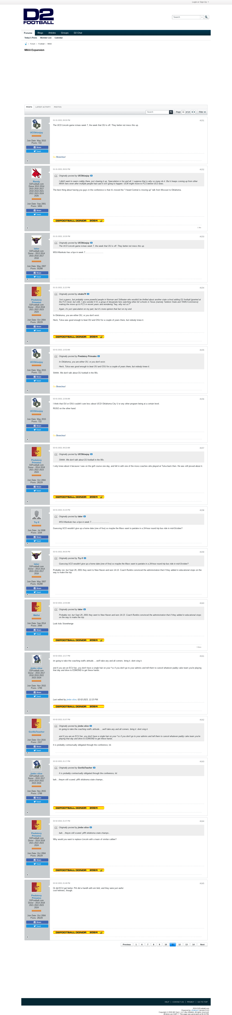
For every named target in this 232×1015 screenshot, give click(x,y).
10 (166, 944)
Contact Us (178, 1002)
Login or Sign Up (199, 2)
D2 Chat (78, 33)
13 (186, 944)
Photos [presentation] (57, 107)
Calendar (59, 38)
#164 (202, 821)
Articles (52, 33)
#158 (202, 510)
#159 (202, 552)
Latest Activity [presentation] (43, 107)
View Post (91, 175)
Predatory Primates (36, 301)
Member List (45, 38)
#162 (202, 720)
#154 (202, 288)
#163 (202, 761)
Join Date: (31, 140)
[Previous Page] (192, 112)
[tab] (29, 107)
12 (179, 944)
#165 (202, 883)
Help (167, 1002)
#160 (202, 603)
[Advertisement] (116, 77)
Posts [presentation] (29, 107)
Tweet (38, 151)
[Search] (206, 17)
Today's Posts (30, 38)
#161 (202, 656)
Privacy (190, 1002)
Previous (127, 944)
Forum (32, 44)
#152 (202, 169)
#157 (202, 448)
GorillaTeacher (36, 731)
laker (36, 248)
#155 (202, 350)
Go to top (203, 1002)
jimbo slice (36, 668)
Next (202, 944)
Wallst (36, 615)
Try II (36, 522)
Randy (36, 181)
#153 (202, 237)
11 (173, 944)
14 (193, 944)
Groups (64, 33)
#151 (202, 120)
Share (38, 147)
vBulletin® (195, 1010)
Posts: (35, 143)
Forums (28, 33)
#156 (202, 399)
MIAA (50, 44)
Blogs (40, 33)
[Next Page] (194, 112)
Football (41, 44)
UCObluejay (36, 132)
